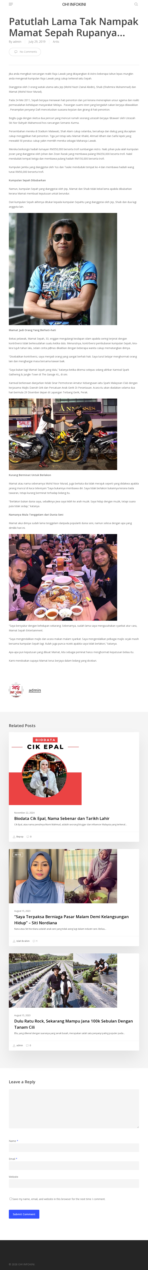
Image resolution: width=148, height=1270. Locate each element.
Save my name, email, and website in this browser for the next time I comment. (58, 1199)
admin (17, 42)
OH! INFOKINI (74, 4)
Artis (56, 42)
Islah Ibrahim (23, 941)
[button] (11, 4)
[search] (135, 4)
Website (13, 1176)
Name (13, 1141)
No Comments (28, 51)
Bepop (19, 836)
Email (13, 1159)
